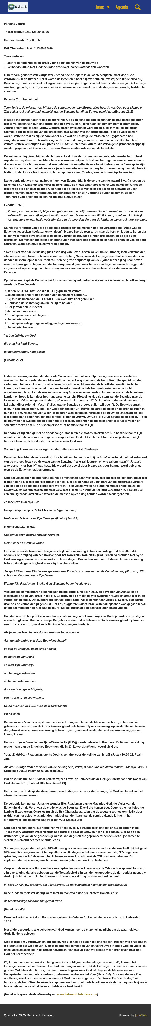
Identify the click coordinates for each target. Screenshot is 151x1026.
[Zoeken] (137, 7)
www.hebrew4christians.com (77, 994)
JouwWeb (141, 1015)
